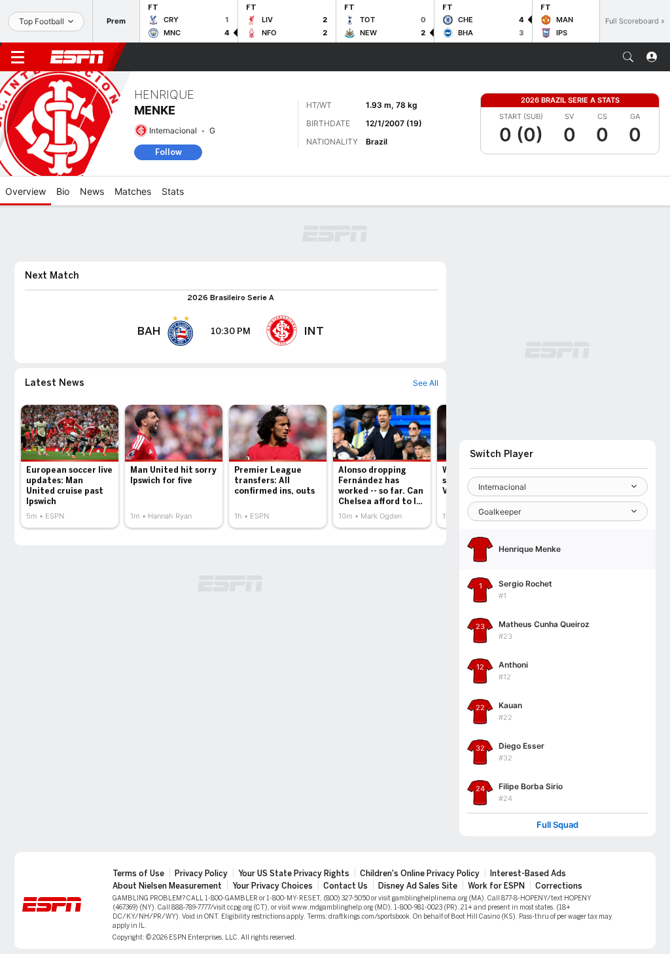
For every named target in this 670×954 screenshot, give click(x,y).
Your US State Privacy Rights (293, 873)
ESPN (77, 57)
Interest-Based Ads (528, 873)
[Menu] (17, 57)
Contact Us (345, 886)
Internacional (173, 130)
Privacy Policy (201, 873)
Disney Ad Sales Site (417, 886)
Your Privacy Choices (272, 886)
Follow (168, 152)
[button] (628, 57)
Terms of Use (138, 873)
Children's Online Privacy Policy (420, 873)
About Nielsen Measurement (167, 886)
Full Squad (557, 825)
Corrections (558, 886)
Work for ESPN (496, 886)
